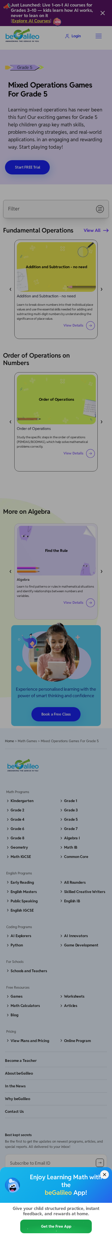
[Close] (104, 1174)
